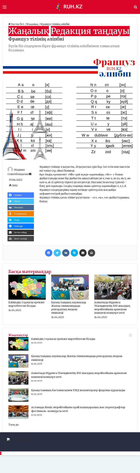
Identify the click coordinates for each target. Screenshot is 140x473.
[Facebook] (48, 253)
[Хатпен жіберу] (83, 253)
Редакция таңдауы (90, 31)
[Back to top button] (0, 453)
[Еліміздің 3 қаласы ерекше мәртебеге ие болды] (27, 298)
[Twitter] (57, 253)
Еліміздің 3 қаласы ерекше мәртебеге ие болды (26, 304)
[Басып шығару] (91, 253)
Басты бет (18, 24)
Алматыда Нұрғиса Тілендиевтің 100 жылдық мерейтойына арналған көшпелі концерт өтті (112, 307)
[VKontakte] (65, 253)
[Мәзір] (4, 8)
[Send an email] (30, 174)
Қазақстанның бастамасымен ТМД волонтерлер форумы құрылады (78, 390)
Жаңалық (32, 24)
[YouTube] (4, 441)
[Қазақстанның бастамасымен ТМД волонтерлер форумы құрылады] (18, 400)
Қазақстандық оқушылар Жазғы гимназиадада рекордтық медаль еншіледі (68, 307)
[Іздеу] (135, 8)
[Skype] (74, 253)
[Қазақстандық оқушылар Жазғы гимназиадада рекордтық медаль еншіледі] (70, 298)
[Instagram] (4, 445)
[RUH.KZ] (70, 7)
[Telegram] (4, 449)
